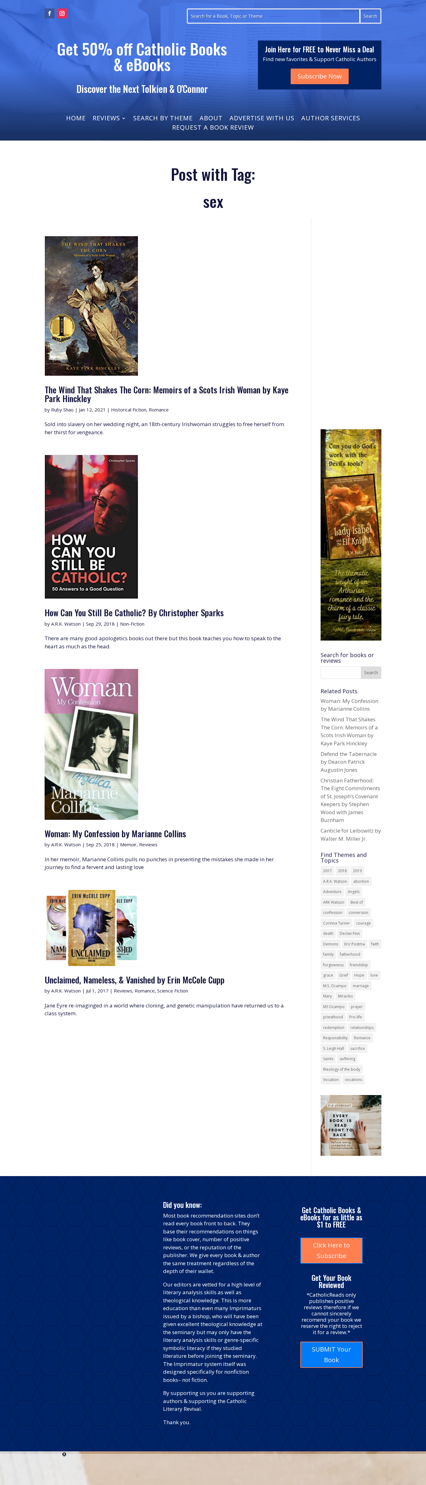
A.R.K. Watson (66, 624)
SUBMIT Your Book (331, 1354)
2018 (342, 870)
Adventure (332, 891)
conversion (358, 912)
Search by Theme (163, 119)
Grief (343, 975)
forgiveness (333, 965)
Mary (327, 996)
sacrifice (357, 1048)
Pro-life (355, 1017)
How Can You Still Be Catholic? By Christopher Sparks (134, 612)
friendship (359, 965)
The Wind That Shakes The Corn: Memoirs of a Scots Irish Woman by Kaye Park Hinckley (166, 394)
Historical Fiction (128, 409)
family (328, 954)
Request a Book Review (213, 128)
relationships (362, 1027)
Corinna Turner (336, 923)
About (211, 119)
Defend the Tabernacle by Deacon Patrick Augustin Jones (349, 761)
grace (328, 975)
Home (76, 119)
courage (363, 923)
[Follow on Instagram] (62, 13)
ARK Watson (333, 902)
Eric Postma (354, 944)
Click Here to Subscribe (331, 1250)
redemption (333, 1027)
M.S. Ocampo (334, 985)
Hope (359, 975)
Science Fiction (172, 991)
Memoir (128, 844)
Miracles (345, 996)
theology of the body (341, 1069)
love (374, 975)
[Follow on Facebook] (50, 13)
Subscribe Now (320, 76)
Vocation (331, 1079)
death (328, 933)
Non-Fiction (132, 624)
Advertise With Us (262, 119)
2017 (327, 870)
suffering (347, 1058)
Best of (357, 902)
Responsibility (335, 1037)
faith (375, 944)
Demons (330, 944)
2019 (357, 870)
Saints (328, 1058)
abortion (361, 881)
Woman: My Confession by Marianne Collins (115, 833)
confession (332, 912)
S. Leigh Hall (333, 1048)
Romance (159, 409)
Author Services (330, 119)
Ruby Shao (62, 409)
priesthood (333, 1017)
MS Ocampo (334, 1006)
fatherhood (350, 954)
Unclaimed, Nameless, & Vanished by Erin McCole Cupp (135, 979)
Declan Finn (350, 933)
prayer (357, 1006)
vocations (353, 1079)
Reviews (106, 119)
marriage (361, 985)
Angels (354, 891)
